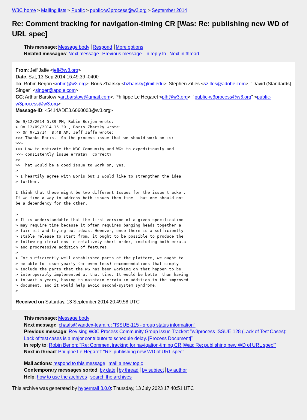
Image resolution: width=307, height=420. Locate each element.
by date (107, 370)
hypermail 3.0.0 (94, 388)
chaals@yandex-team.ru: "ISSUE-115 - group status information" (127, 324)
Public (78, 10)
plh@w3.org (175, 96)
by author (177, 370)
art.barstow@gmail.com (85, 96)
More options (129, 47)
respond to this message (79, 363)
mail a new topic (126, 363)
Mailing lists (53, 10)
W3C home (24, 10)
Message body (73, 47)
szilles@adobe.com (225, 83)
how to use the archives (62, 376)
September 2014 (169, 10)
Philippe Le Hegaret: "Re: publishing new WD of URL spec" (121, 351)
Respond (102, 47)
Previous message (122, 53)
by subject (153, 370)
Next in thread (184, 53)
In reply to (155, 53)
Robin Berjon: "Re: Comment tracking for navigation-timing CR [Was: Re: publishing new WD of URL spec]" (162, 345)
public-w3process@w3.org (118, 10)
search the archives (111, 376)
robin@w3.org (71, 83)
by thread (129, 370)
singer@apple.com (55, 90)
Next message (83, 53)
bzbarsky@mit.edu (144, 83)
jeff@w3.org (65, 70)
